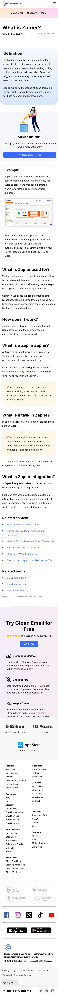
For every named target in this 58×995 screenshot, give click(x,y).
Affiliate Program (39, 843)
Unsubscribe (11, 833)
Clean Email (17, 12)
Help (8, 801)
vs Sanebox (37, 793)
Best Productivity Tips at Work (23, 547)
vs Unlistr (36, 804)
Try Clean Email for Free (29, 155)
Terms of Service (27, 970)
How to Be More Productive (22, 554)
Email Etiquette (13, 823)
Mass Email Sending (17, 590)
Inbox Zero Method (40, 769)
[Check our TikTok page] (40, 915)
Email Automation (16, 577)
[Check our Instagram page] (18, 915)
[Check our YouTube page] (51, 915)
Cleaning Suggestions (16, 780)
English (10, 982)
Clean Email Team (18, 34)
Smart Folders (12, 787)
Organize (10, 848)
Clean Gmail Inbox (14, 861)
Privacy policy (8, 970)
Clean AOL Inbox (13, 872)
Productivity (11, 808)
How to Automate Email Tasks (23, 524)
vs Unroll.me (37, 786)
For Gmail (36, 773)
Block (8, 851)
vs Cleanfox (37, 790)
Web (34, 826)
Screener (10, 776)
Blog (8, 797)
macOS (35, 819)
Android (35, 822)
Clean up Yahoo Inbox (16, 865)
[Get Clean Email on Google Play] (41, 930)
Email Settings (12, 816)
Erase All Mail (12, 840)
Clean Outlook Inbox (15, 868)
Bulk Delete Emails (14, 844)
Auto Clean (11, 769)
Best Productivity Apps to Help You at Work (30, 560)
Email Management (17, 584)
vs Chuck (36, 801)
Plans (34, 839)
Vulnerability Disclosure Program (17, 975)
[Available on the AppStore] (17, 930)
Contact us (37, 847)
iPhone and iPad (39, 815)
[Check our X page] (29, 915)
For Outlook (37, 776)
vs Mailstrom (37, 797)
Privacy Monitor (13, 784)
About (34, 836)
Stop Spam (11, 837)
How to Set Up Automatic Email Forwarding (30, 541)
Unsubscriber (12, 773)
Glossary (32, 12)
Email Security (12, 819)
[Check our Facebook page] (6, 915)
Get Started (29, 644)
